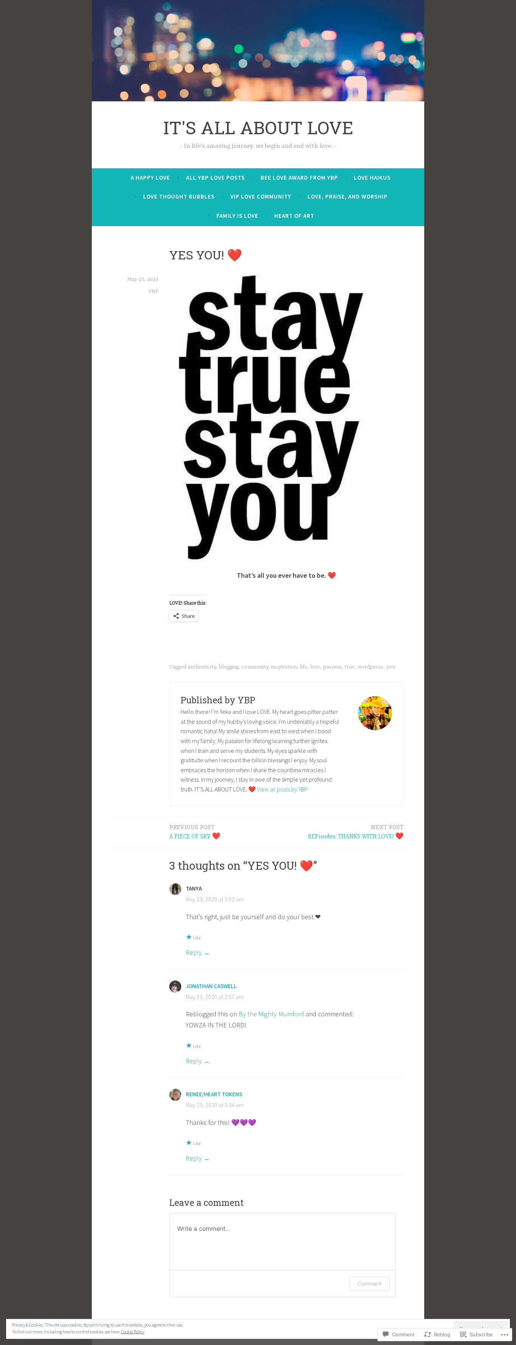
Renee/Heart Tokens (214, 1094)
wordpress (370, 667)
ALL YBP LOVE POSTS (215, 177)
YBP (153, 292)
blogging (229, 667)
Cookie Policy (132, 1331)
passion (332, 667)
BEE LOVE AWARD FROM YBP (299, 177)
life (303, 667)
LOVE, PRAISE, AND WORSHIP (347, 196)
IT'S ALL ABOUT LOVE (258, 127)
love (315, 667)
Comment (370, 1283)
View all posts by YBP (282, 789)
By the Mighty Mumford (271, 1014)
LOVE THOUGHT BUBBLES (179, 196)
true (350, 667)
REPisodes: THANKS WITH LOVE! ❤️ (355, 831)
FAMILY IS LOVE (237, 215)
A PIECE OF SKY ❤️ (194, 831)
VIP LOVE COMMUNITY (260, 196)
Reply (194, 952)
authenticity (202, 667)
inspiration (284, 667)
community (255, 667)
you (390, 667)
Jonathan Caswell (211, 986)
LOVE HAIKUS (372, 177)
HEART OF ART (294, 215)
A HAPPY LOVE (150, 177)
